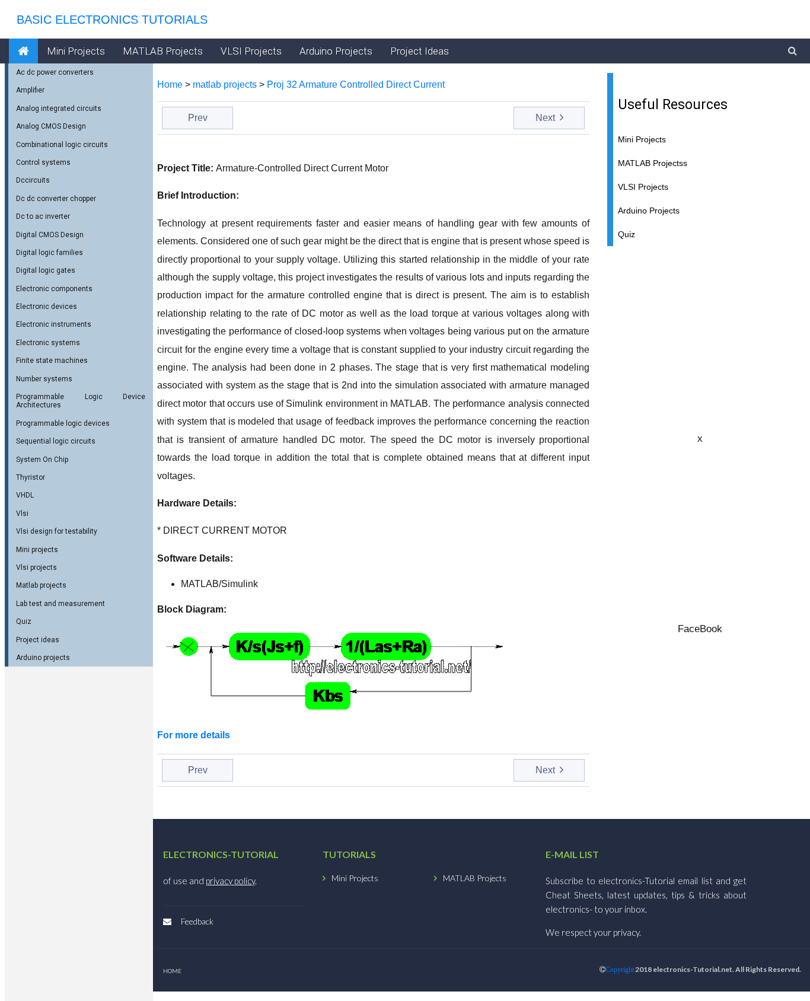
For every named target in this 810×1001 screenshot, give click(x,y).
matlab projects (225, 84)
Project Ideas (419, 51)
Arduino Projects (335, 51)
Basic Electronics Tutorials (108, 19)
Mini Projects (76, 51)
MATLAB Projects (163, 51)
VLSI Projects (251, 51)
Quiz (626, 234)
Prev (198, 118)
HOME (172, 970)
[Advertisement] (699, 339)
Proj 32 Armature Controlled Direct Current (356, 84)
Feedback (197, 921)
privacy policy (230, 880)
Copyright (619, 969)
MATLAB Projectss (652, 163)
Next (546, 118)
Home (170, 84)
